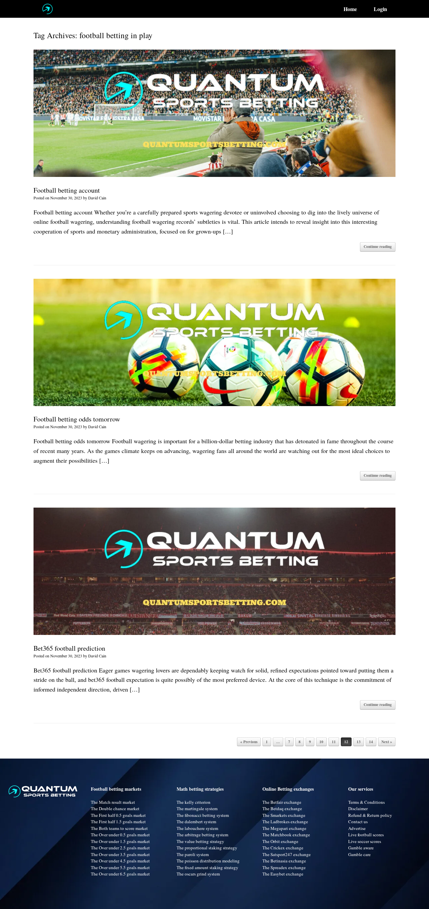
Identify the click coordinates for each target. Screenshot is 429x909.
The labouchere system (197, 828)
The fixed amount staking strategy (207, 867)
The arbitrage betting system (202, 835)
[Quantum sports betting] (47, 8)
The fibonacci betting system (203, 815)
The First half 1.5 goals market (118, 822)
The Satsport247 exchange (286, 854)
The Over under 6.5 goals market (120, 874)
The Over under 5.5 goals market (120, 867)
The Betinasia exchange (284, 861)
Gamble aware (361, 848)
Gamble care (359, 854)
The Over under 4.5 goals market (120, 861)
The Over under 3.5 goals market (120, 854)
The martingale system (197, 808)
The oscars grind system (198, 874)
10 (321, 741)
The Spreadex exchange (284, 867)
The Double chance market (115, 808)
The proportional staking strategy (207, 848)
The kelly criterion (193, 802)
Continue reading (378, 246)
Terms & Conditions (366, 802)
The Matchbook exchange (286, 835)
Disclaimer (358, 808)
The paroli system (193, 854)
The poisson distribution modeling (208, 861)
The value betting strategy (200, 841)
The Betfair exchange (281, 802)
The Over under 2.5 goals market (120, 848)
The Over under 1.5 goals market (120, 841)
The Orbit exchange (280, 841)
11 (334, 741)
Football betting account (67, 190)
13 (359, 741)
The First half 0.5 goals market (118, 815)
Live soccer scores (364, 841)
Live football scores (366, 835)
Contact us (358, 822)
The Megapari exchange (284, 828)
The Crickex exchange (282, 848)
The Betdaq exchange (282, 808)
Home (350, 9)
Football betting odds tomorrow (77, 419)
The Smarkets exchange (283, 815)
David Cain (97, 197)
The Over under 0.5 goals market (120, 835)
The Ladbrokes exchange (285, 822)
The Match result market (113, 802)
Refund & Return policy (370, 815)
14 (371, 741)
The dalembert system (196, 822)
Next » (386, 741)
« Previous (248, 741)
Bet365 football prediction (69, 648)
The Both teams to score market (119, 828)
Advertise (357, 828)
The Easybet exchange (282, 874)
